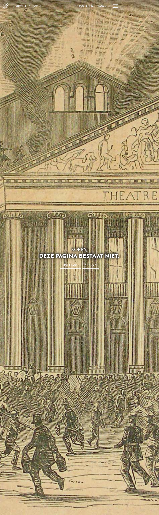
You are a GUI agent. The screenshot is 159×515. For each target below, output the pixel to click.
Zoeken (153, 6)
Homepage (70, 265)
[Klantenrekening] (145, 6)
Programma (85, 6)
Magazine (104, 6)
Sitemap (90, 265)
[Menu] (115, 6)
